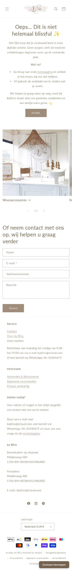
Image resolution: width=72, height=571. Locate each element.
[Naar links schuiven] (28, 211)
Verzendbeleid (59, 558)
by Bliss (18, 553)
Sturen (13, 308)
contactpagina (31, 433)
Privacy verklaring (18, 386)
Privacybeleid (16, 558)
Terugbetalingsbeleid (56, 553)
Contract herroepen (54, 564)
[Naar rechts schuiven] (44, 211)
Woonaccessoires (15, 200)
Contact (12, 331)
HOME (36, 112)
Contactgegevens (38, 563)
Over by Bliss (15, 336)
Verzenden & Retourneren (23, 376)
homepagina (45, 71)
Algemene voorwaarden (21, 381)
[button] (7, 9)
